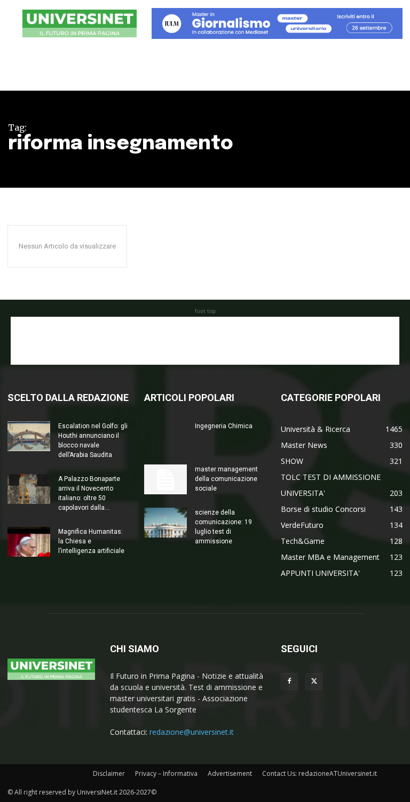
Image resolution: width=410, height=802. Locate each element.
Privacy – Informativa (166, 773)
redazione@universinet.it (191, 732)
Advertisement (230, 773)
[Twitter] (313, 681)
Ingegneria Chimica (224, 426)
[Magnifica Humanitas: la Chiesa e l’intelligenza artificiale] (28, 542)
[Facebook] (289, 681)
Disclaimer (109, 773)
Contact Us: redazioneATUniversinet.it (319, 773)
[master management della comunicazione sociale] (165, 479)
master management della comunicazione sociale (226, 479)
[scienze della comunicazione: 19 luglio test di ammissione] (165, 523)
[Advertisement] (205, 341)
